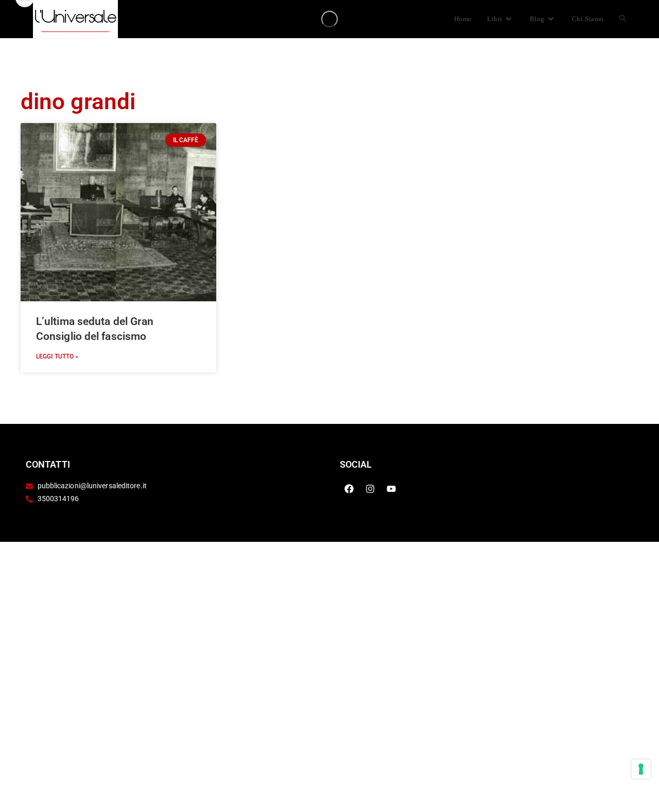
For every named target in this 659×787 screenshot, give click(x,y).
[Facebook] (349, 489)
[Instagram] (370, 489)
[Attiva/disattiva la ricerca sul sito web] (623, 19)
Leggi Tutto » (57, 356)
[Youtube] (391, 489)
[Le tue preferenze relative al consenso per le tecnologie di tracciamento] (641, 769)
